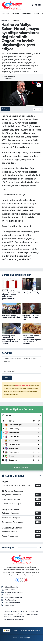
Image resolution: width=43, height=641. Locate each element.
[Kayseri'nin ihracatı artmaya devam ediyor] (31, 284)
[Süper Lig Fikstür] (40, 476)
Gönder (7, 378)
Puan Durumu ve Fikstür (13, 597)
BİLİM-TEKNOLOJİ (32, 614)
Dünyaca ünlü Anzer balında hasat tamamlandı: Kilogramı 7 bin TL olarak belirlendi (31, 339)
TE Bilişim (27, 638)
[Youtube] (26, 580)
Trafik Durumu (10, 595)
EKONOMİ (26, 14)
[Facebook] (17, 580)
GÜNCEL (15, 14)
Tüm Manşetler (10, 600)
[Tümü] (40, 548)
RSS (7, 630)
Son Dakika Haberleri (12, 602)
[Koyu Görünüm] (33, 5)
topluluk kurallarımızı (23, 386)
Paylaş (6, 109)
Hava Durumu (10, 590)
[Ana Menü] (39, 5)
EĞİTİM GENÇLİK (19, 617)
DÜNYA (19, 614)
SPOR (36, 14)
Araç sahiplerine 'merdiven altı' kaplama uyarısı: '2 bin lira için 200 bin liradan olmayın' (11, 339)
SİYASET (5, 14)
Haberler (5, 20)
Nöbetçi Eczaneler (11, 587)
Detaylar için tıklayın (21, 467)
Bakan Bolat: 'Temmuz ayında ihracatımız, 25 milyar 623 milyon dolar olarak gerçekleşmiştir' (11, 295)
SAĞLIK (6, 617)
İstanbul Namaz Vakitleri (13, 592)
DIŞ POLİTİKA (8, 614)
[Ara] (36, 5)
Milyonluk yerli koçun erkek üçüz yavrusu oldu (30, 317)
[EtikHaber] (11, 5)
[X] (21, 580)
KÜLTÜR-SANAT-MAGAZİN (14, 619)
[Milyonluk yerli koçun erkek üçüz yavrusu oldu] (31, 308)
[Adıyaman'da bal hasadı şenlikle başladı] (11, 308)
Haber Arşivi (9, 605)
